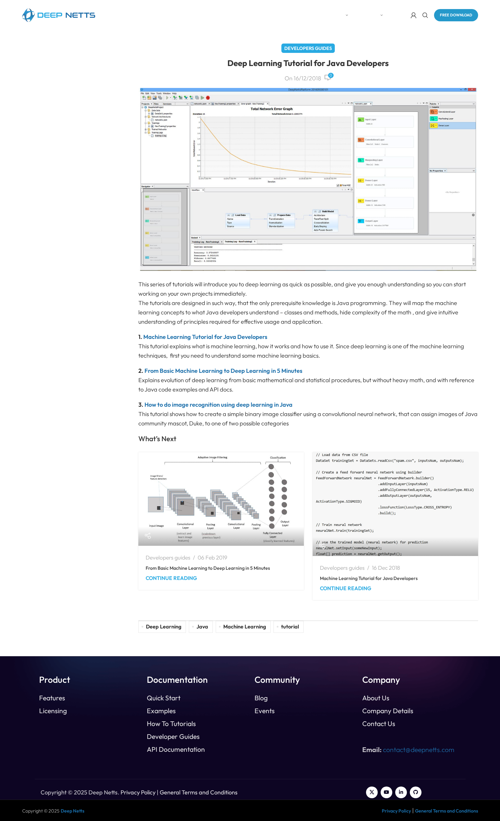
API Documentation (176, 749)
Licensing (53, 711)
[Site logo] (58, 14)
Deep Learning (163, 626)
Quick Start (163, 698)
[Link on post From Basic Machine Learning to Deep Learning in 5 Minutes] (221, 499)
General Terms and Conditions (199, 792)
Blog (261, 698)
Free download (456, 15)
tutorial (290, 626)
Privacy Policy (138, 792)
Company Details (387, 711)
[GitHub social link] (415, 792)
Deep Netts (72, 811)
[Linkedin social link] (401, 792)
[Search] (425, 15)
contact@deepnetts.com (418, 749)
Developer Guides (173, 736)
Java (202, 626)
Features (52, 698)
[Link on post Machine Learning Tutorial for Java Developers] (395, 504)
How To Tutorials (171, 724)
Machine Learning (244, 626)
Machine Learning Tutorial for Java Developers (369, 578)
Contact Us (378, 724)
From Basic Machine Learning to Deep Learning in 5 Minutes (208, 568)
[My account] (413, 15)
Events (265, 711)
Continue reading (171, 578)
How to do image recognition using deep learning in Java (218, 404)
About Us (375, 698)
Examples (161, 711)
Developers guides (308, 48)
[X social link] (372, 792)
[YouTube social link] (386, 792)
